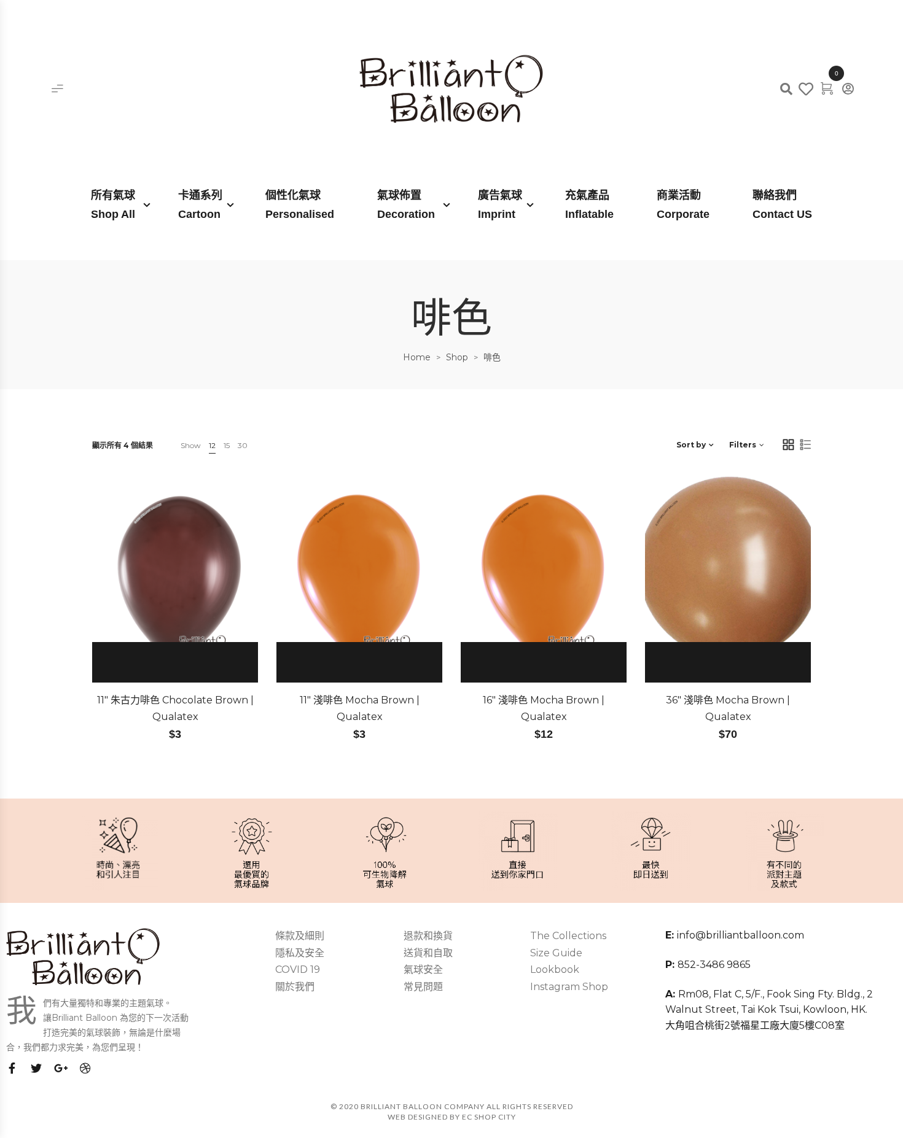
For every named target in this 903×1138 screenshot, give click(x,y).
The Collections (568, 936)
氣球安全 (423, 969)
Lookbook (554, 969)
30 (243, 445)
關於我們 (295, 987)
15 (227, 445)
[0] (827, 88)
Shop (457, 357)
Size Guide (556, 953)
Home (417, 357)
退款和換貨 (428, 936)
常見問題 (423, 987)
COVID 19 (297, 969)
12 (212, 445)
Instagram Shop (569, 987)
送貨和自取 (428, 953)
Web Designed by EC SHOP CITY (452, 1116)
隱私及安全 (299, 953)
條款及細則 (299, 936)
